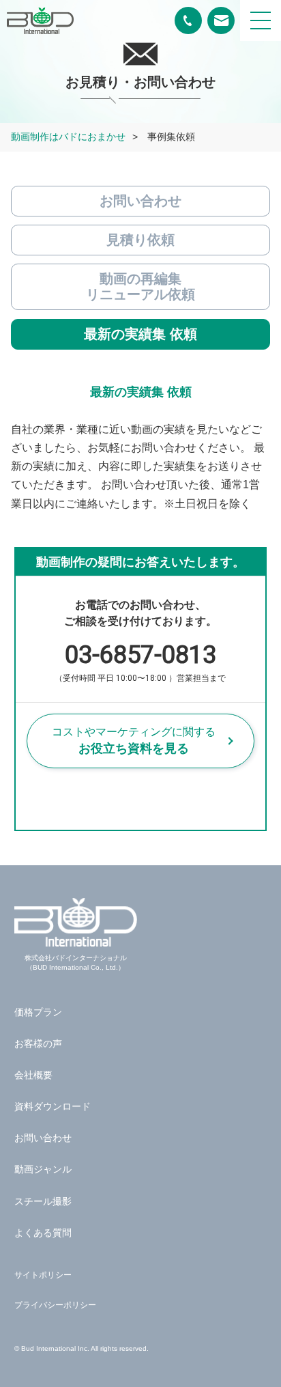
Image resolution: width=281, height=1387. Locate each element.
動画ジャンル (43, 1169)
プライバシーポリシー (55, 1305)
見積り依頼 (140, 239)
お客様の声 (38, 1043)
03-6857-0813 (140, 661)
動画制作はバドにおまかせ (68, 136)
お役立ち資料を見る (134, 740)
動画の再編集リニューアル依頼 (140, 286)
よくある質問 (43, 1232)
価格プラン (38, 1012)
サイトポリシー (43, 1275)
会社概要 (33, 1074)
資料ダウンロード (52, 1106)
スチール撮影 (43, 1201)
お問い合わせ (140, 200)
